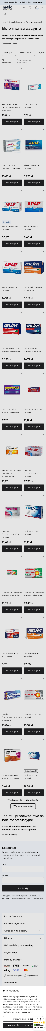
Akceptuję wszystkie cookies (23, 1025)
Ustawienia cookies (23, 1019)
